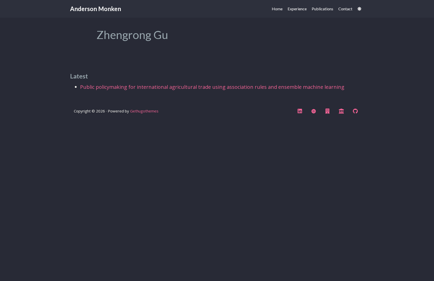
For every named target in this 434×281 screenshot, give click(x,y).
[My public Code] (355, 111)
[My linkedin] (300, 111)
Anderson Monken (95, 8)
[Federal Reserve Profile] (341, 111)
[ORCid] (314, 111)
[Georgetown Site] (327, 111)
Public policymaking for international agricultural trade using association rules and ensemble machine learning (212, 87)
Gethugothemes (144, 110)
